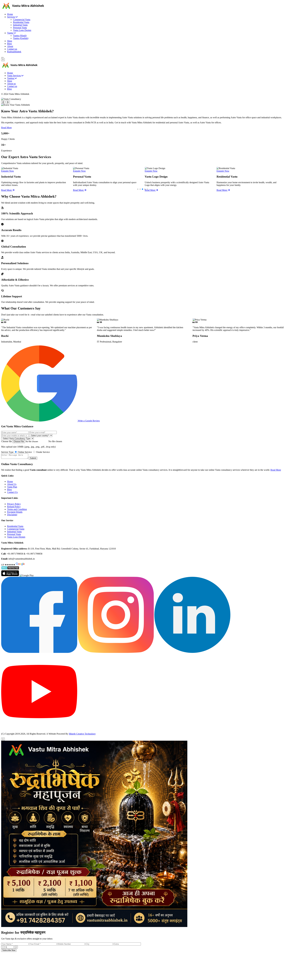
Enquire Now (7, 171)
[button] (137, 189)
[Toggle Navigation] (2, 57)
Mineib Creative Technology (82, 734)
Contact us (12, 49)
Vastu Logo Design (22, 30)
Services (11, 17)
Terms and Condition (17, 509)
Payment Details (14, 512)
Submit (33, 458)
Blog (9, 43)
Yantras (11, 78)
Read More (6, 127)
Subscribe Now (8, 950)
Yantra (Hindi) (20, 35)
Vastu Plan (12, 487)
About (10, 46)
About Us (11, 484)
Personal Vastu (20, 27)
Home (10, 14)
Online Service (24, 452)
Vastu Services (14, 75)
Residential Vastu (21, 22)
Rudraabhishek (14, 51)
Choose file (6, 441)
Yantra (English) (20, 38)
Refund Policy (14, 506)
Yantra (10, 33)
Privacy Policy (14, 504)
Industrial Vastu (20, 25)
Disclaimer (12, 514)
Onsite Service (42, 452)
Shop (9, 41)
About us (11, 83)
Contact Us (12, 492)
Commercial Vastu (21, 19)
